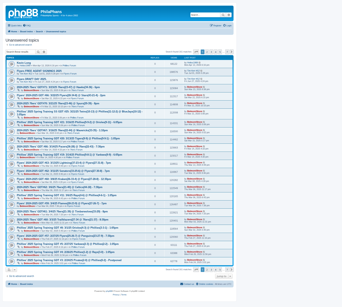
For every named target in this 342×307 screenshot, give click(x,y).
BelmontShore (31, 90)
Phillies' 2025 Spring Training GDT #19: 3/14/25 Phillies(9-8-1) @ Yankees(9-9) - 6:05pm (69, 154)
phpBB (109, 291)
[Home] (24, 13)
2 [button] (207, 52)
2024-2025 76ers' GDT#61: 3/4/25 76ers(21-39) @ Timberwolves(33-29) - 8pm (62, 211)
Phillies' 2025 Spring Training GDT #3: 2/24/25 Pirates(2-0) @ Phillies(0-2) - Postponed (69, 260)
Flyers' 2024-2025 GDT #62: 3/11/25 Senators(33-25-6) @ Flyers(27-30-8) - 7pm (63, 170)
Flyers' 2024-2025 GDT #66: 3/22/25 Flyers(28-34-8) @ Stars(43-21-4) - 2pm (61, 95)
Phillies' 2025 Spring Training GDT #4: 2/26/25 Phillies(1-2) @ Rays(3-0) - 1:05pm (66, 252)
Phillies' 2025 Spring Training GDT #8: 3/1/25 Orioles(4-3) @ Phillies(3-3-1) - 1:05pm (67, 227)
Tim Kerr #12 (26, 73)
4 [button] (215, 52)
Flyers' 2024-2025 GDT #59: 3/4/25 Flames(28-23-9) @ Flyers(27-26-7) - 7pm (62, 203)
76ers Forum (77, 90)
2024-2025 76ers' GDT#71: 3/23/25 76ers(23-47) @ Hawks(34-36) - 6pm (58, 87)
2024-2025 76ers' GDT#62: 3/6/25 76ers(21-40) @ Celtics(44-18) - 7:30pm (60, 187)
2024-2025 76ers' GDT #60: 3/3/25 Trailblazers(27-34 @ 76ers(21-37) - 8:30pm (62, 219)
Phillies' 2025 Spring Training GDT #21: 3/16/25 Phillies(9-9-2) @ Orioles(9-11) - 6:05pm (69, 122)
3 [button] (211, 52)
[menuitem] (27, 25)
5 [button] (220, 52)
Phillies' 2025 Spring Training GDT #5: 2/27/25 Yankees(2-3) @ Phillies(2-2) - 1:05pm (68, 243)
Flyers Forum (70, 73)
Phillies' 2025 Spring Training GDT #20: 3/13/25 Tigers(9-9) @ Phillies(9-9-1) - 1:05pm (68, 138)
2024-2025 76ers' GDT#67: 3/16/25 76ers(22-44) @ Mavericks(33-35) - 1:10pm (62, 130)
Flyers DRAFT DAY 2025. (32, 79)
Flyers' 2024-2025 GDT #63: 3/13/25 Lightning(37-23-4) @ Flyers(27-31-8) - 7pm (64, 162)
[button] (196, 51)
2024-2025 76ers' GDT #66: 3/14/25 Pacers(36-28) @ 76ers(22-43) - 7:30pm (61, 146)
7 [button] (227, 52)
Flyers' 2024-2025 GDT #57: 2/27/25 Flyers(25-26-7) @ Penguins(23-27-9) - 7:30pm (65, 235)
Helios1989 (25, 65)
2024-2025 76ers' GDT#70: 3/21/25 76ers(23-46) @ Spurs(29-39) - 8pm (58, 103)
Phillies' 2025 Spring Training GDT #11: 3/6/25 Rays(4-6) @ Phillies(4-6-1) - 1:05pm (67, 195)
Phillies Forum (69, 65)
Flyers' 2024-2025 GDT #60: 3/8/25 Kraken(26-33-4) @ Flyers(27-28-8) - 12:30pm (64, 179)
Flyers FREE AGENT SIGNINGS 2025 (39, 70)
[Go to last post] (200, 62)
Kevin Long (24, 62)
